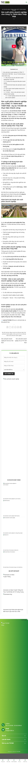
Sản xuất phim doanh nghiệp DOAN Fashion (11, 515)
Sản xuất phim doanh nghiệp (19, 10)
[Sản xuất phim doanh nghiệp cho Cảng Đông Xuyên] (10, 524)
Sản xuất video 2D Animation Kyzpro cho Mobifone (12, 567)
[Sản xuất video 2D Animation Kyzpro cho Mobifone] (10, 558)
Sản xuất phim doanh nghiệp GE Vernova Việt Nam (7, 340)
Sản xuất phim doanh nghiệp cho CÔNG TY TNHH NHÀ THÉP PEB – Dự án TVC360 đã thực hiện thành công (13, 74)
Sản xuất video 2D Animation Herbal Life (10, 550)
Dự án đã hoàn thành (8, 9)
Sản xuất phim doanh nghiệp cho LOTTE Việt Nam (21, 340)
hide (16, 69)
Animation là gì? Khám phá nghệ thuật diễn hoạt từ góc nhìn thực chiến (13, 610)
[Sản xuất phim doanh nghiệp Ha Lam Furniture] (10, 490)
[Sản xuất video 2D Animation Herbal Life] (10, 541)
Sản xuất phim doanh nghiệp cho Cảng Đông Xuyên (12, 532)
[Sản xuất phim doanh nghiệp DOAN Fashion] (10, 507)
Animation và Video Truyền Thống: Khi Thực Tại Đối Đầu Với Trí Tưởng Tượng (13, 591)
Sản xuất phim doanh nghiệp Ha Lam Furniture (11, 498)
